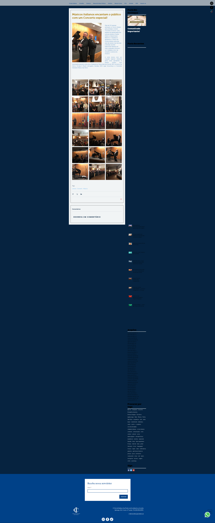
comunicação (136, 431)
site (139, 456)
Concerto (79, 189)
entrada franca (139, 436)
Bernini (129, 409)
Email (89, 487)
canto (129, 424)
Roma (144, 417)
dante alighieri (131, 436)
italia (138, 444)
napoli (133, 449)
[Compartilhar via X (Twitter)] (77, 194)
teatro (142, 456)
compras (130, 431)
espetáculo (130, 439)
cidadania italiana (132, 429)
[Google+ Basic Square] (134, 470)
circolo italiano (140, 429)
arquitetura (136, 419)
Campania (134, 409)
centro (133, 424)
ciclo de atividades (132, 427)
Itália (136, 417)
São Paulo (130, 419)
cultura (74, 189)
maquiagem (140, 446)
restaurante (130, 456)
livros (134, 446)
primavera (138, 453)
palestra (130, 451)
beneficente (134, 422)
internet (134, 444)
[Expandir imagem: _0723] (114, 138)
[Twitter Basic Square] (131, 470)
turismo (136, 458)
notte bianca (143, 449)
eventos (136, 439)
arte (141, 419)
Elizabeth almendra (132, 412)
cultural (134, 434)
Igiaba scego (131, 417)
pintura (129, 453)
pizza (133, 453)
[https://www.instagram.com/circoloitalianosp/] (211, 3)
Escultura (139, 414)
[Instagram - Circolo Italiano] (103, 519)
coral (142, 431)
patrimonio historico (138, 451)
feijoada (129, 441)
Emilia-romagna (132, 414)
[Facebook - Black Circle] (211, 7)
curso (138, 434)
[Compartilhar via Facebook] (73, 194)
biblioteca (140, 422)
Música (85, 189)
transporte (130, 458)
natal (137, 449)
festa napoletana (140, 441)
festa (133, 441)
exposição (141, 439)
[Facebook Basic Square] (129, 470)
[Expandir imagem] (80, 87)
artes (144, 419)
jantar (141, 444)
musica (129, 449)
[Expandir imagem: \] (97, 155)
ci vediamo (138, 424)
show (135, 456)
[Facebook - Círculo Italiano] (107, 519)
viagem (140, 458)
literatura (130, 446)
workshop (133, 461)
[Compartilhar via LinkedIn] (81, 194)
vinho (129, 461)
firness (129, 444)
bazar (129, 422)
